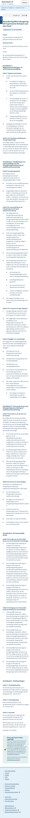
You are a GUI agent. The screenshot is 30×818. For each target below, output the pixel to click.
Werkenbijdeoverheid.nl (12, 812)
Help (6, 777)
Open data (8, 797)
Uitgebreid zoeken (20, 7)
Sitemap (7, 790)
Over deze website (10, 771)
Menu (26, 3)
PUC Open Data (9, 801)
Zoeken (7, 779)
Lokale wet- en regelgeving (7, 7)
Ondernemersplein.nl (11, 810)
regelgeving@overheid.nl (13, 760)
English (7, 775)
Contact (7, 773)
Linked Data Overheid (11, 799)
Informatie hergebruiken (12, 784)
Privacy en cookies (10, 786)
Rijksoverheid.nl (9, 808)
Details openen (1, 20)
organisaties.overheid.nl (13, 754)
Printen (23, 15)
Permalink (15, 15)
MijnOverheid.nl (9, 806)
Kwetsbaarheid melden (11, 792)
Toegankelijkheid (10, 788)
